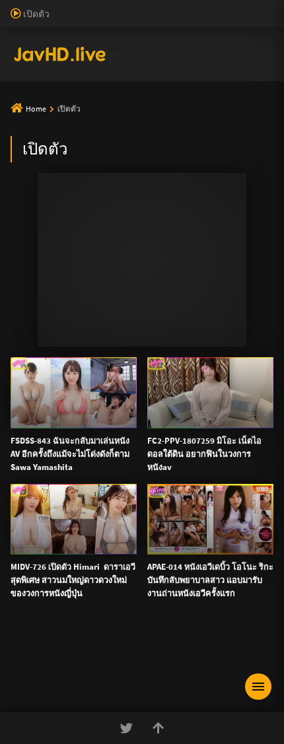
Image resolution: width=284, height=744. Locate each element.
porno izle (46, 7)
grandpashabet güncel (216, 117)
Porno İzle (166, 737)
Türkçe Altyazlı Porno (92, 131)
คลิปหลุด (41, 229)
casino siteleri (202, 34)
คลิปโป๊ (37, 324)
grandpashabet (135, 117)
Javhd (205, 737)
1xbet (170, 90)
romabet (40, 117)
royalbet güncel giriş (162, 7)
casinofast (20, 20)
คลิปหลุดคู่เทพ (54, 293)
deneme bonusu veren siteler (146, 20)
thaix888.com (245, 596)
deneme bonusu (220, 48)
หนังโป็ (37, 356)
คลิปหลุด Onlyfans (62, 261)
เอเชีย (34, 388)
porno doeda (94, 7)
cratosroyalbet (151, 104)
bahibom (64, 20)
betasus (259, 90)
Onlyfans (41, 166)
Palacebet (228, 7)
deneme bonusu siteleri (102, 76)
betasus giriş (212, 90)
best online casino (191, 76)
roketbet (81, 117)
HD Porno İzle (112, 737)
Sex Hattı (29, 131)
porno (12, 7)
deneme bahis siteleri (126, 34)
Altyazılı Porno (50, 737)
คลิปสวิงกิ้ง (46, 198)
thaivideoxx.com (46, 527)
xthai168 (240, 737)
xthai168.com (86, 430)
